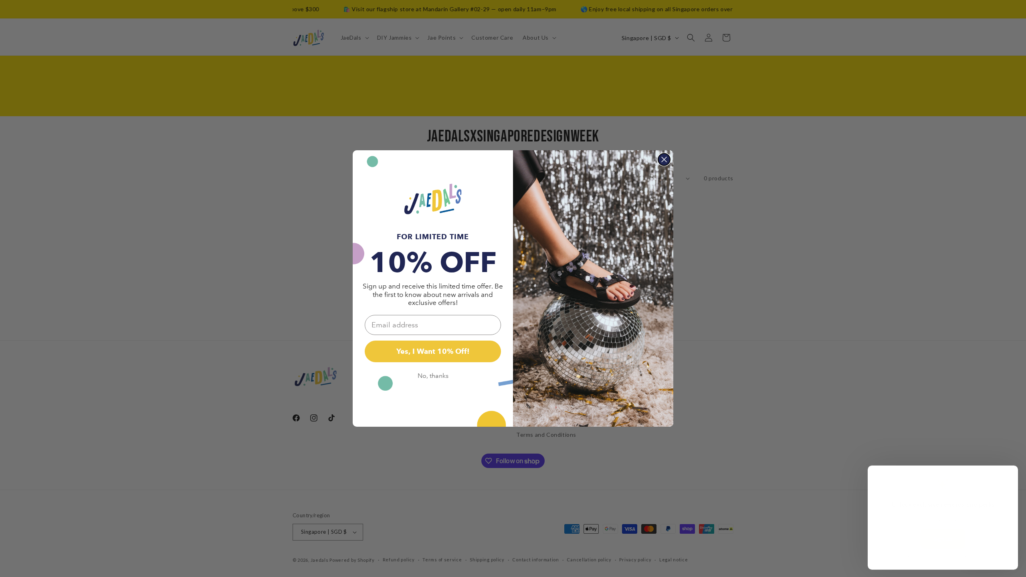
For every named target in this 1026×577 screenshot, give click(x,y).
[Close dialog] (664, 159)
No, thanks (433, 375)
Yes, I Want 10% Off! (432, 351)
